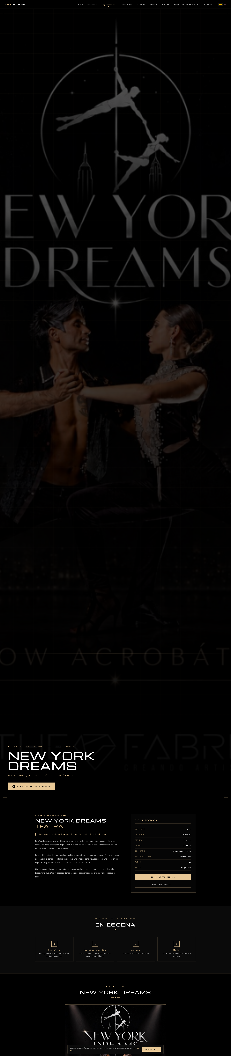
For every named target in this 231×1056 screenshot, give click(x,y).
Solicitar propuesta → (163, 877)
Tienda (175, 4)
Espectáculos (109, 5)
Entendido (151, 1049)
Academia (91, 5)
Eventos (153, 4)
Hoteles (141, 4)
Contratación (127, 4)
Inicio (81, 4)
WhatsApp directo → (163, 885)
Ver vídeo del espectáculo (32, 786)
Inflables (164, 4)
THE (15, 4)
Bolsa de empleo (190, 4)
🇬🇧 (225, 4)
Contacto (207, 4)
